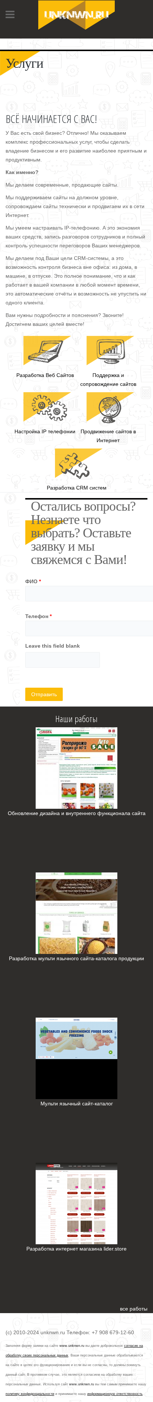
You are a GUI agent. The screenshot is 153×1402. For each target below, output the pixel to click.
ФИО (33, 581)
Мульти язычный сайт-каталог (76, 1103)
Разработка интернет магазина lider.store (76, 1249)
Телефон (38, 616)
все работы (133, 1309)
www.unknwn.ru (71, 1346)
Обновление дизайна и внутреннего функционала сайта (77, 813)
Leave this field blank (52, 646)
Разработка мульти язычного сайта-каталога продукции (76, 958)
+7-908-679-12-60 (27, 41)
